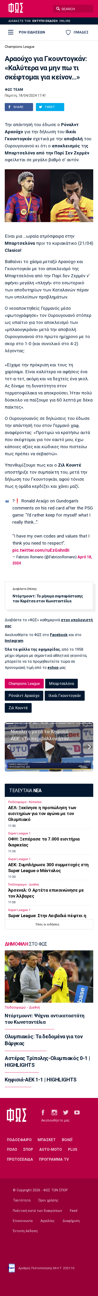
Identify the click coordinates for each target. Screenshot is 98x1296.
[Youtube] (77, 1112)
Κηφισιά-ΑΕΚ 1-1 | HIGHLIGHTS (41, 1080)
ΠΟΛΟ (12, 1149)
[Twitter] (66, 1112)
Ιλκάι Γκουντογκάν (65, 695)
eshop (53, 667)
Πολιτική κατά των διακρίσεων (37, 1211)
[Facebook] (43, 1112)
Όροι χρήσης (48, 1200)
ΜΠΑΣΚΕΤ (47, 1140)
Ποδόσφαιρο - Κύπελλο (25, 802)
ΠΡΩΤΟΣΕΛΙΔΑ (20, 1159)
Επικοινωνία (23, 1221)
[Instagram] (54, 1112)
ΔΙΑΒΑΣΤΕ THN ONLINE (39, 21)
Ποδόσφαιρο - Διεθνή (23, 884)
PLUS (72, 1149)
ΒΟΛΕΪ (67, 1140)
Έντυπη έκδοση (25, 1231)
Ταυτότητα (21, 1200)
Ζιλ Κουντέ (18, 708)
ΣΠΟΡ (28, 1149)
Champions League (19, 47)
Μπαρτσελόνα (61, 683)
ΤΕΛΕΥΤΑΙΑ (25, 790)
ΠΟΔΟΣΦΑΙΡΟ (19, 1140)
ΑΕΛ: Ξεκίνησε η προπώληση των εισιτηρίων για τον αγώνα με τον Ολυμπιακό (42, 813)
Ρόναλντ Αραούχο (24, 695)
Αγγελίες (47, 1221)
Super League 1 (19, 833)
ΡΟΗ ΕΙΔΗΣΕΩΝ (32, 32)
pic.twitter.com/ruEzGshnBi (40, 550)
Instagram (14, 640)
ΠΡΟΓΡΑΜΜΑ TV (54, 1159)
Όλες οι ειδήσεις (47, 924)
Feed (73, 1211)
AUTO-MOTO (50, 1149)
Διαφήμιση (71, 1221)
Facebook (59, 635)
